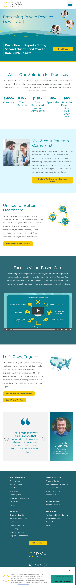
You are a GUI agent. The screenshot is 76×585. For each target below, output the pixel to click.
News (48, 525)
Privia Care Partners (53, 491)
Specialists (14, 491)
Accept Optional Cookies (62, 577)
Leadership (14, 529)
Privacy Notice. (23, 584)
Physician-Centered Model (56, 481)
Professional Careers (53, 518)
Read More (63, 49)
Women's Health (16, 484)
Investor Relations (17, 525)
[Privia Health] (13, 4)
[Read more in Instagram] (46, 565)
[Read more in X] (40, 565)
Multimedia (14, 522)
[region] (37, 576)
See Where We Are (14, 400)
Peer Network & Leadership (57, 484)
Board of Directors (17, 532)
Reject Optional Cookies (62, 581)
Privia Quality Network (18, 518)
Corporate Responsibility (19, 536)
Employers (14, 502)
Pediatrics (14, 488)
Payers (12, 505)
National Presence (53, 505)
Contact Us (50, 522)
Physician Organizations (19, 498)
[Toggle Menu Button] (70, 4)
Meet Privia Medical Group (18, 243)
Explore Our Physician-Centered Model (52, 180)
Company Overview (17, 515)
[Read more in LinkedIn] (30, 565)
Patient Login (38, 543)
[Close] (69, 570)
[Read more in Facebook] (35, 565)
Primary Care (15, 481)
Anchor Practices (52, 495)
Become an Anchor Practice (19, 394)
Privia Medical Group (54, 488)
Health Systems (16, 495)
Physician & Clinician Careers (57, 515)
